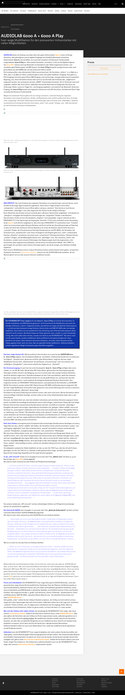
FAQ (99, 4)
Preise (62, 4)
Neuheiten (35, 4)
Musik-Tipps (87, 4)
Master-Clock (42, 11)
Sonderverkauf (78, 11)
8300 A (58, 55)
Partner (94, 4)
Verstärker (23, 11)
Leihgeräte (70, 4)
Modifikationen (32, 11)
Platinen (70, 11)
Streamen (87, 11)
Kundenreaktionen (44, 4)
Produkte (54, 4)
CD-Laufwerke (14, 11)
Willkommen (26, 4)
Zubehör (57, 11)
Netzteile (50, 11)
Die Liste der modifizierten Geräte (36, 639)
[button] (122, 3)
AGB (10, 576)
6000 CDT (10, 65)
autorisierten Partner (17, 613)
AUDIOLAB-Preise (14, 597)
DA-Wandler (5, 11)
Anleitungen (78, 4)
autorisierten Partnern (29, 252)
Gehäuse (63, 11)
